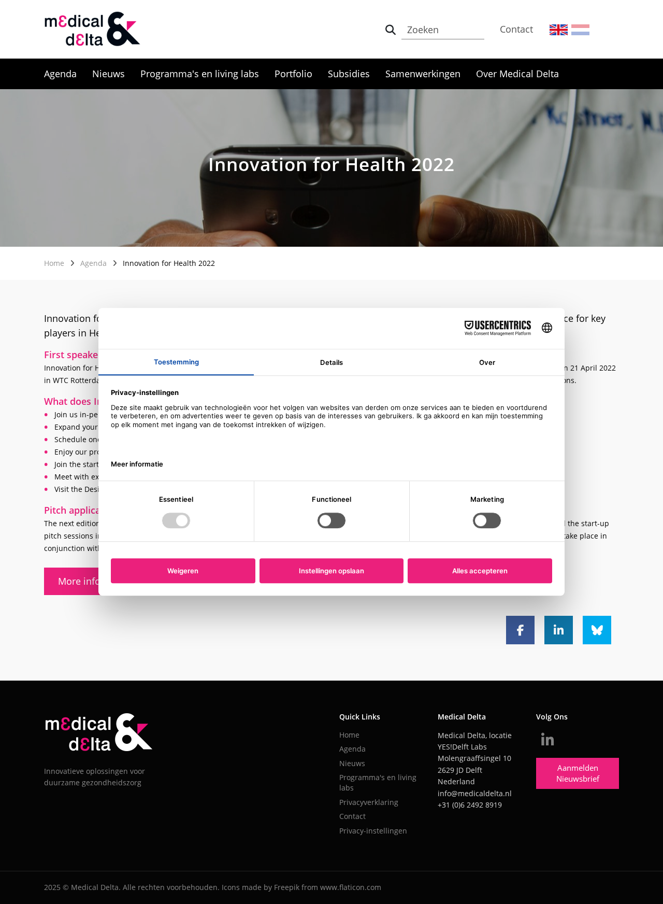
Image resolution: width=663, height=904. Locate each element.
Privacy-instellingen (373, 831)
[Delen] (520, 630)
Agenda (60, 73)
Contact (516, 29)
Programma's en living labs (199, 73)
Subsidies (349, 73)
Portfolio (293, 73)
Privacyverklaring (368, 802)
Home (54, 263)
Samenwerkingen (422, 73)
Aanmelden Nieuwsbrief (577, 773)
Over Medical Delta (517, 73)
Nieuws (108, 73)
